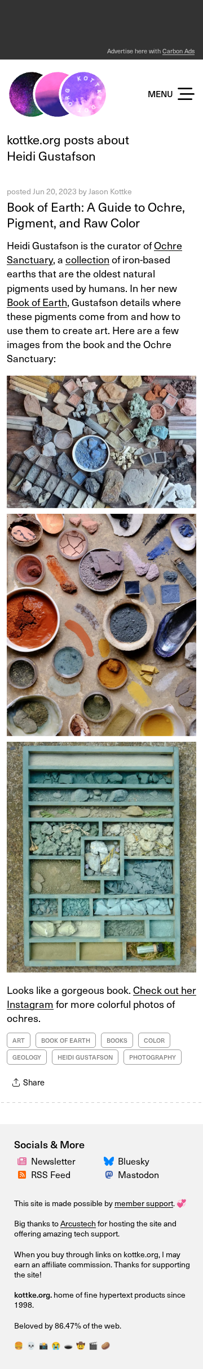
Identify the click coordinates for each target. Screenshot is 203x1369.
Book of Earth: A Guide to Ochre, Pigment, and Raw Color (96, 214)
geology (26, 1057)
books (117, 1040)
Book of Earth (37, 302)
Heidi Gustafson (85, 1057)
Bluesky (133, 1161)
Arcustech (78, 1223)
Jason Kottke (110, 191)
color (154, 1040)
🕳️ (68, 1345)
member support (143, 1203)
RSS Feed (50, 1174)
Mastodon (138, 1174)
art (18, 1040)
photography (152, 1057)
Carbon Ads (178, 51)
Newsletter (53, 1161)
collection (87, 259)
